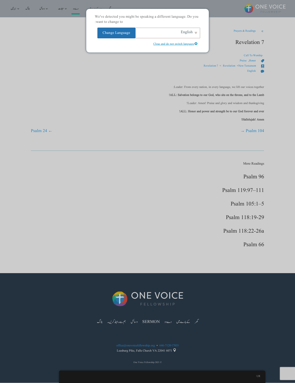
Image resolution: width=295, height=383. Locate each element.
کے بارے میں (183, 322)
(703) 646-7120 (169, 345)
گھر (196, 322)
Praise (243, 61)
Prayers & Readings (245, 31)
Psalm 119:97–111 (243, 190)
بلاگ (27, 9)
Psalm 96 (253, 177)
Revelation (229, 66)
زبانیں (13, 9)
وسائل (42, 9)
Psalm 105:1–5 (247, 204)
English (251, 71)
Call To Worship (253, 56)
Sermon (151, 322)
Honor (252, 61)
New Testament (247, 66)
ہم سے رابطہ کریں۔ (116, 322)
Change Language (116, 32)
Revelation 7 (211, 66)
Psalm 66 (253, 245)
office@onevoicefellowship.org (135, 345)
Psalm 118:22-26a (243, 231)
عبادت (60, 9)
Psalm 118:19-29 (245, 217)
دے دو (75, 9)
